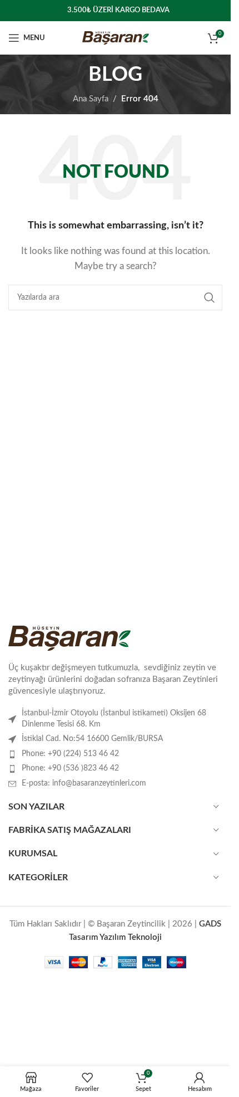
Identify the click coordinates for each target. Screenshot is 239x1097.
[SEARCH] (209, 297)
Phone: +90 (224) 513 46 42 (70, 754)
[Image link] (69, 637)
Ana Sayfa (90, 99)
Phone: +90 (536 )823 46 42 (70, 768)
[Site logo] (115, 37)
